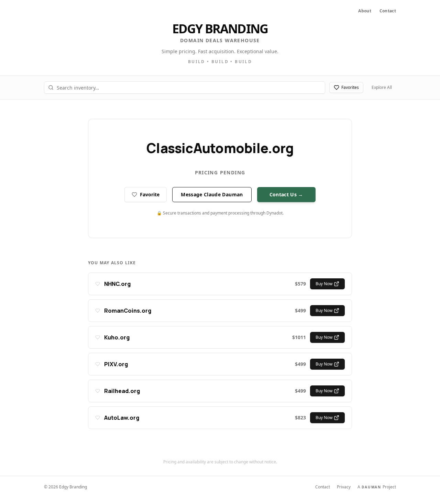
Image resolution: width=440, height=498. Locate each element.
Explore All (382, 87)
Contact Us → (286, 194)
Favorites (350, 87)
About (364, 11)
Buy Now (324, 284)
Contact (388, 11)
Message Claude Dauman (212, 194)
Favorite (150, 194)
